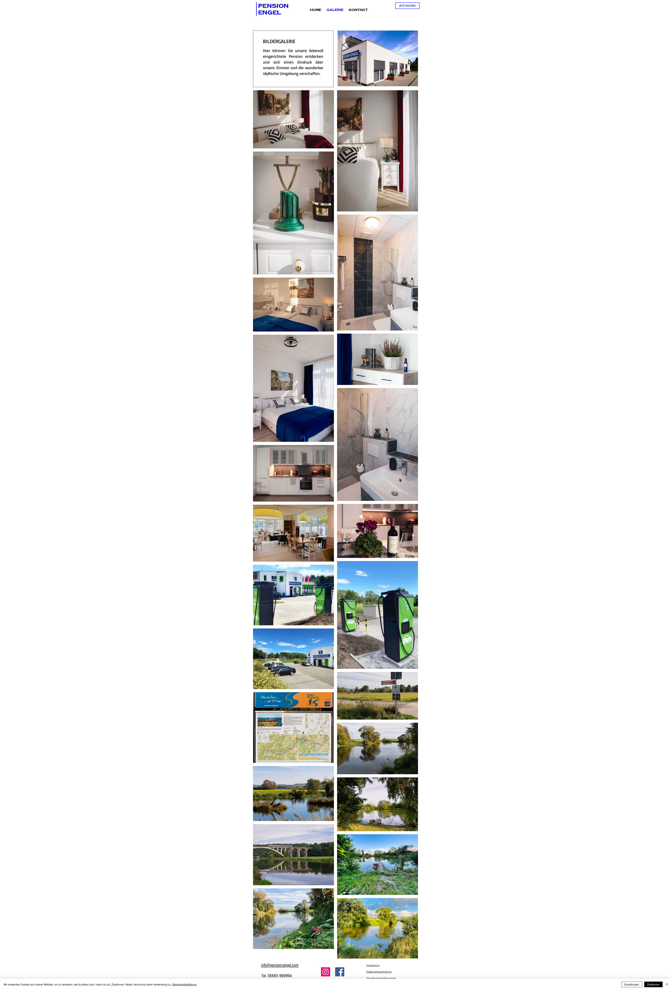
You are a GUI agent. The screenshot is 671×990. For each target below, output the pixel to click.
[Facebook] (339, 971)
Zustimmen (653, 984)
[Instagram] (325, 971)
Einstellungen (631, 984)
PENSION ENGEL (273, 9)
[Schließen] (667, 984)
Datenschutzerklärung (184, 984)
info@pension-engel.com (279, 965)
